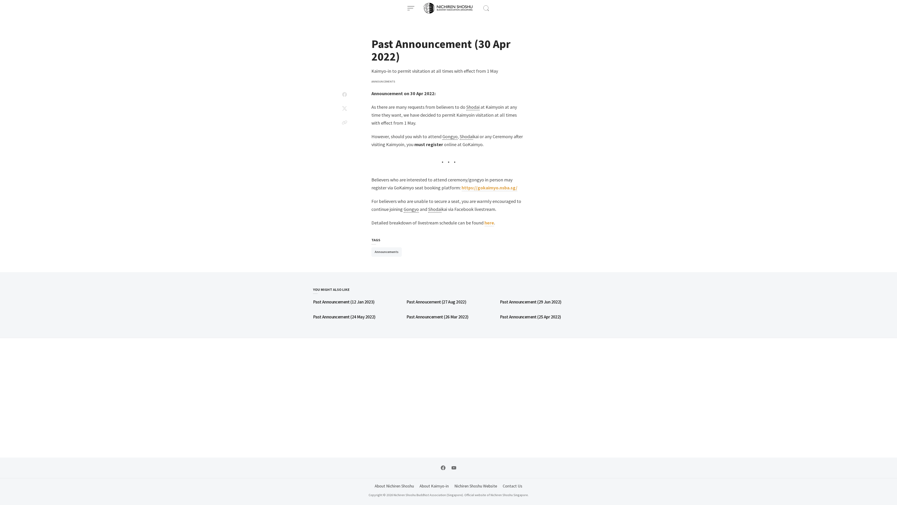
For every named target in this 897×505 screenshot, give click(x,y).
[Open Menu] (411, 8)
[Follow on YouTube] (454, 468)
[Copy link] (345, 122)
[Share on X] (345, 108)
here (489, 223)
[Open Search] (486, 8)
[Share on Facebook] (345, 94)
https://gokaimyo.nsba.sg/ (489, 188)
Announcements (383, 81)
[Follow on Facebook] (443, 468)
